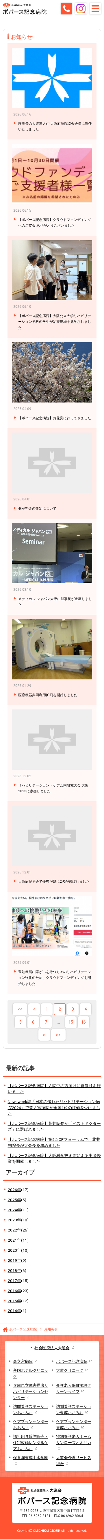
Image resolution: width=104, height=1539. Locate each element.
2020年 (18, 1250)
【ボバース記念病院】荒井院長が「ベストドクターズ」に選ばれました (54, 1126)
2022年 (18, 1230)
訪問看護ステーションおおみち (30, 1409)
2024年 (18, 1210)
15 (70, 1022)
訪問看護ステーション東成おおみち (73, 1409)
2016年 (18, 1290)
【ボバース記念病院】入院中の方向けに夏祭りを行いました (54, 1088)
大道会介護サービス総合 (73, 1460)
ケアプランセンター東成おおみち (73, 1424)
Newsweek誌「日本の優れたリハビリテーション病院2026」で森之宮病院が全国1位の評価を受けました (54, 1107)
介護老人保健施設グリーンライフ (73, 1388)
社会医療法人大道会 (52, 1348)
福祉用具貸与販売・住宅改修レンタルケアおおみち (30, 1442)
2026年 (18, 1189)
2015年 (18, 1300)
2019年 (17, 1260)
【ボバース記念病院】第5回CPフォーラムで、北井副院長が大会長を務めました (54, 1142)
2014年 (17, 1310)
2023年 (18, 1220)
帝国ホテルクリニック (30, 1373)
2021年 (18, 1240)
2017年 (18, 1280)
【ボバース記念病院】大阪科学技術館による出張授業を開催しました (54, 1158)
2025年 (17, 1199)
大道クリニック (69, 1370)
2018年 (17, 1270)
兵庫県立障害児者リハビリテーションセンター (30, 1391)
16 (83, 1022)
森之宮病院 (23, 1361)
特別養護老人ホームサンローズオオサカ (73, 1439)
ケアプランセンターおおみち (30, 1424)
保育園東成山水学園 (30, 1457)
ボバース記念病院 (23, 1329)
